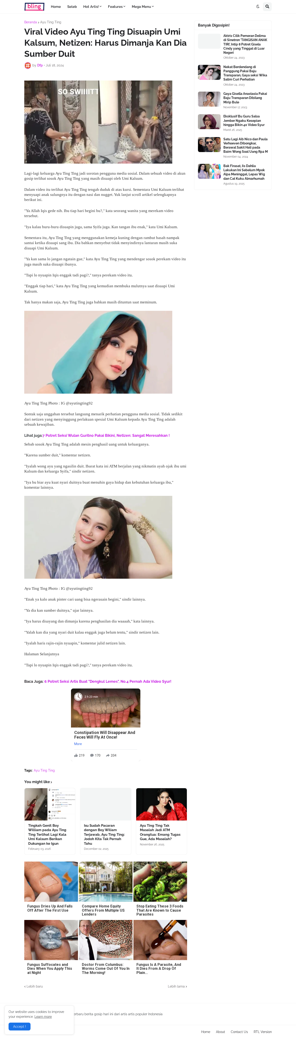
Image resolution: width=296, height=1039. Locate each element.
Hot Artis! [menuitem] (91, 7)
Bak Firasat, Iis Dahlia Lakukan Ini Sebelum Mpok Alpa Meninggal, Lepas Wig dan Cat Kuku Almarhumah (244, 172)
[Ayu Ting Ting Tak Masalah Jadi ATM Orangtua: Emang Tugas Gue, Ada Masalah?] (161, 804)
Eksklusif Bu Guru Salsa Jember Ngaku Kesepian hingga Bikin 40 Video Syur (244, 120)
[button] (258, 6)
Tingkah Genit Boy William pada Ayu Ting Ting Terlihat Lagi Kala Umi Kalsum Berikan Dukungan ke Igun (47, 834)
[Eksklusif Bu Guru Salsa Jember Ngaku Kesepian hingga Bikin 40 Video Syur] (209, 121)
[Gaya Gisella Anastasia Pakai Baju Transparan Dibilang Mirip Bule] (209, 99)
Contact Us (239, 1032)
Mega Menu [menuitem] (141, 7)
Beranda (30, 22)
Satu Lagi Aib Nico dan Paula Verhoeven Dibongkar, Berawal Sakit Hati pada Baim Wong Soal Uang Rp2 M (245, 145)
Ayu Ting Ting (50, 22)
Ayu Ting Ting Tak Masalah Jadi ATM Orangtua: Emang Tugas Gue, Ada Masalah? (160, 832)
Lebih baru (35, 986)
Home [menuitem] (56, 7)
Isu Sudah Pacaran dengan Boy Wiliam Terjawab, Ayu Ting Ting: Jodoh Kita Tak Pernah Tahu (104, 834)
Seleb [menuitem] (72, 7)
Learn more (43, 1016)
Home (205, 1032)
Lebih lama (176, 986)
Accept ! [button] (19, 1026)
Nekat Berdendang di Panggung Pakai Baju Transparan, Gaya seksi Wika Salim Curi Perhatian (245, 73)
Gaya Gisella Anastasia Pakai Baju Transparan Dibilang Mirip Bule (245, 98)
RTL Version (263, 1032)
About (220, 1032)
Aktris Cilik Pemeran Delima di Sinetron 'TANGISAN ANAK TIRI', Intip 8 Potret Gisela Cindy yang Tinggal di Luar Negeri (245, 44)
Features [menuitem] (115, 7)
